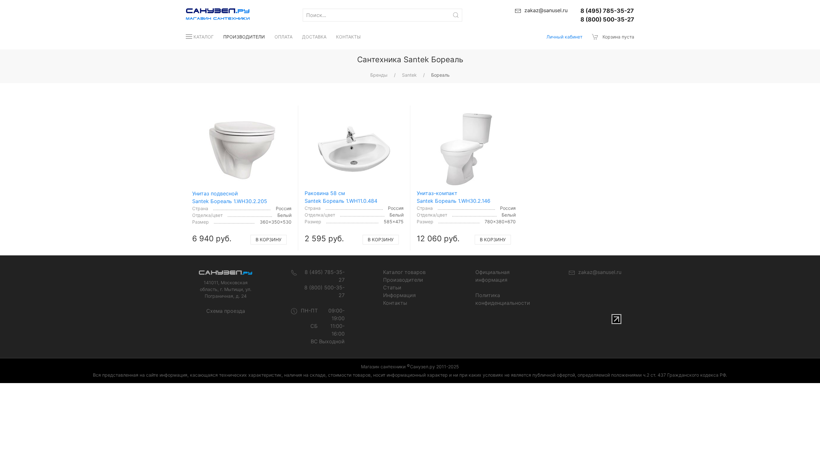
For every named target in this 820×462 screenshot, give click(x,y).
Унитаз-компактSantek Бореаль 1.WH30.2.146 (453, 197)
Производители (244, 36)
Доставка (314, 36)
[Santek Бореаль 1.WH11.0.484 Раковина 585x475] (354, 149)
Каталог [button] (203, 36)
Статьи (392, 287)
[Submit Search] (455, 15)
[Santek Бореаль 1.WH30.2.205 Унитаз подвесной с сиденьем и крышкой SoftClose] (242, 149)
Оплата (283, 36)
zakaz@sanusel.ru (598, 272)
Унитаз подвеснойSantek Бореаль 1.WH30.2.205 (229, 197)
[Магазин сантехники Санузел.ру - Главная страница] (211, 15)
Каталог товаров (404, 272)
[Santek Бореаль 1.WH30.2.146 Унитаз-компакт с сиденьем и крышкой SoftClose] (466, 149)
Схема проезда (225, 311)
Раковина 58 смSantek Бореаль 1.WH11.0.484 (341, 197)
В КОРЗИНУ (269, 239)
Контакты (348, 36)
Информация (399, 295)
